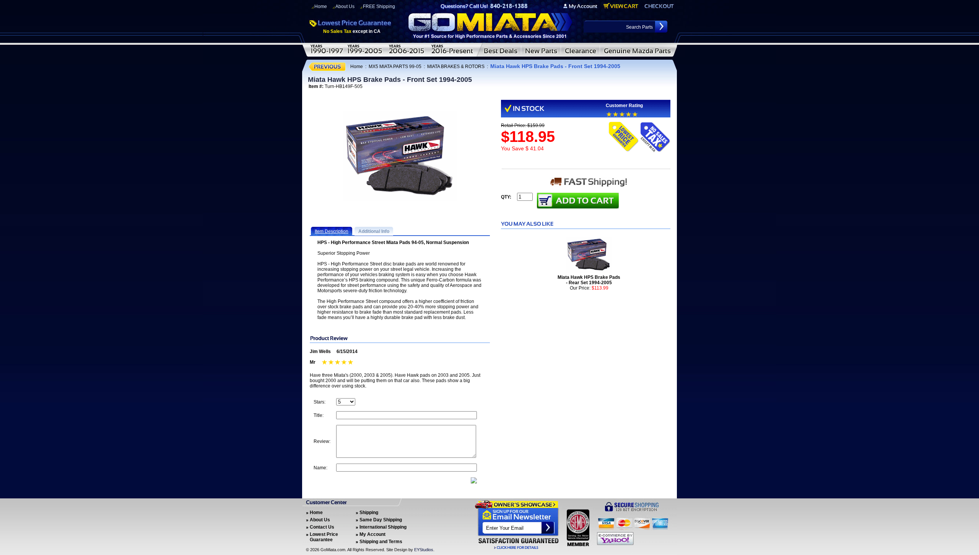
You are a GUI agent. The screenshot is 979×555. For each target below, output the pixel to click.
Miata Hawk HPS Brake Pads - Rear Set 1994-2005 (589, 280)
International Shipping (383, 527)
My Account (372, 534)
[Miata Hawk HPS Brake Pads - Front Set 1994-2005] (400, 156)
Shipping (368, 512)
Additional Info (373, 231)
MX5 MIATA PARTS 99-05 (395, 66)
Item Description (331, 231)
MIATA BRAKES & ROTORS (456, 66)
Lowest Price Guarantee (324, 537)
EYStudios (423, 549)
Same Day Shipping (380, 519)
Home (320, 6)
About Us (345, 6)
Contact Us (322, 527)
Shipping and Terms (380, 541)
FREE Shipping (379, 6)
